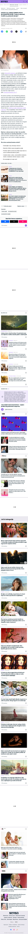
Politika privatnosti (12, 926)
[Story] (11, 922)
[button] (26, 28)
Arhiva (18, 926)
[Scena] (16, 922)
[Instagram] (23, 221)
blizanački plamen (6, 214)
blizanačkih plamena (10, 73)
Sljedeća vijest (20, 206)
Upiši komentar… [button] (9, 409)
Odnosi (17, 8)
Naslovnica (3, 8)
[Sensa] (4, 1)
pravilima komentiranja (20, 396)
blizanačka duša (12, 211)
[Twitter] (14, 221)
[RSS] (17, 929)
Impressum (6, 924)
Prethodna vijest (7, 206)
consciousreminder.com (9, 92)
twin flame (4, 211)
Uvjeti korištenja (21, 924)
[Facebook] (5, 221)
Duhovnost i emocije (11, 8)
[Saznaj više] (26, 414)
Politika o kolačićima (13, 924)
